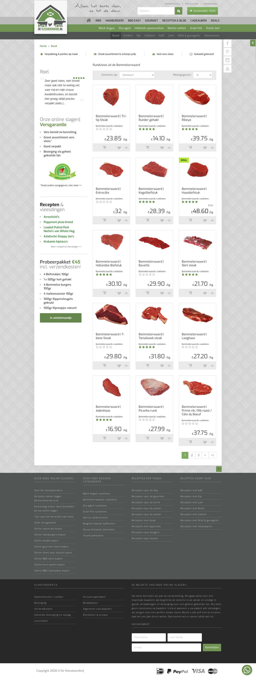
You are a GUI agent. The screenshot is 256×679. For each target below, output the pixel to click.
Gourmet (151, 20)
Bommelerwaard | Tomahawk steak (151, 336)
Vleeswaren (211, 35)
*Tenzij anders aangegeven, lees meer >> (61, 185)
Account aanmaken (94, 596)
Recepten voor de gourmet (148, 496)
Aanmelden (212, 647)
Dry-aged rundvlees (95, 505)
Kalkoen (150, 35)
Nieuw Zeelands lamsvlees (99, 529)
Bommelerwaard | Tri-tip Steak (111, 118)
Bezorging (40, 602)
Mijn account (191, 4)
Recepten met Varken (193, 514)
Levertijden (41, 620)
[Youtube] (227, 69)
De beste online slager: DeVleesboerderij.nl (48, 498)
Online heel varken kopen (49, 564)
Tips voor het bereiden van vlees (54, 516)
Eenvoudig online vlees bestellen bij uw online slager (54, 508)
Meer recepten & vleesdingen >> (66, 246)
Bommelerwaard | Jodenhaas (108, 408)
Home (43, 46)
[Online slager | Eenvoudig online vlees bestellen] (89, 20)
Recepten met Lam (191, 502)
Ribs (98, 20)
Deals (215, 20)
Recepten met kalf (191, 490)
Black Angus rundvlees (96, 493)
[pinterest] (227, 52)
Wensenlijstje (210, 4)
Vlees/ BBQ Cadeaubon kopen (51, 570)
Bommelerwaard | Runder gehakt (151, 118)
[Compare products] (126, 147)
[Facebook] (227, 43)
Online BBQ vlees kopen (48, 558)
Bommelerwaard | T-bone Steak (110, 336)
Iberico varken (177, 28)
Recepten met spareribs (146, 526)
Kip (139, 35)
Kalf (161, 35)
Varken (127, 35)
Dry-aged (125, 28)
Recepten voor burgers (145, 532)
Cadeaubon (198, 20)
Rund (115, 35)
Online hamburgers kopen (50, 534)
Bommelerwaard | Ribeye (194, 118)
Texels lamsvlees (93, 535)
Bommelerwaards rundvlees (100, 499)
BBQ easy (134, 20)
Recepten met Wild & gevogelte (199, 520)
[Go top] (219, 469)
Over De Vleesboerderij (48, 490)
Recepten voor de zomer (147, 508)
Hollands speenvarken (149, 28)
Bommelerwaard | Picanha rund (151, 408)
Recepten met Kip (191, 496)
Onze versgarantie (45, 522)
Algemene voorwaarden (97, 608)
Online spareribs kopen (48, 528)
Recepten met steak (144, 520)
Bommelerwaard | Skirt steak (194, 263)
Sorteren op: (109, 75)
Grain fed (196, 28)
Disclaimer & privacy (95, 614)
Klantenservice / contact (48, 596)
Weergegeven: (182, 75)
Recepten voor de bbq (145, 490)
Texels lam (213, 28)
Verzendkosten (43, 608)
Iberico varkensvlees (95, 517)
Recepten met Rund (192, 508)
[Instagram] (227, 60)
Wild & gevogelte (189, 35)
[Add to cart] (104, 147)
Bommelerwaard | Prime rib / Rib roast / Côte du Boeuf (197, 410)
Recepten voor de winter (146, 514)
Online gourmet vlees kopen (51, 546)
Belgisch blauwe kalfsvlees (99, 523)
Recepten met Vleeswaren (196, 526)
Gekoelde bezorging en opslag (52, 614)
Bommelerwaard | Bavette (151, 263)
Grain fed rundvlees (95, 511)
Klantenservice (172, 4)
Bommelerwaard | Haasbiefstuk (194, 191)
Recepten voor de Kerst (146, 502)
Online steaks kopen (46, 540)
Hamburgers (115, 20)
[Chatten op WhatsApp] (247, 670)
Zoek (178, 11)
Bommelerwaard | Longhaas (194, 336)
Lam (171, 35)
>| (212, 455)
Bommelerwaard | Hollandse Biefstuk (109, 263)
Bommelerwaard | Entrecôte (108, 191)
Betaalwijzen (90, 602)
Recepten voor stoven (145, 538)
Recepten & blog (174, 20)
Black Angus (107, 28)
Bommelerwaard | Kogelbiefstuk (151, 191)
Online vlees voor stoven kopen (53, 552)
